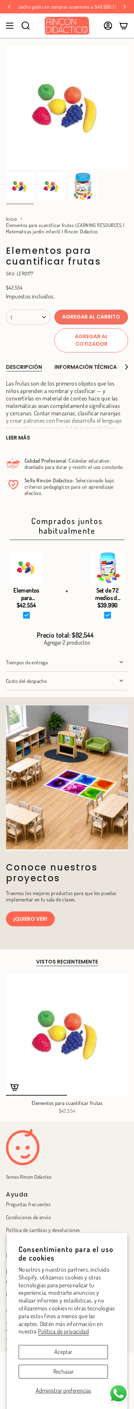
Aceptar (63, 1351)
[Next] (124, 6)
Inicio (11, 218)
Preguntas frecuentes (28, 1204)
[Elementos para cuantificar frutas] (67, 1035)
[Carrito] (123, 26)
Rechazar (63, 1371)
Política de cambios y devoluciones (43, 1230)
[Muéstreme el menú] (9, 26)
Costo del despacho (26, 681)
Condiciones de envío (28, 1217)
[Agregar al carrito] (14, 1087)
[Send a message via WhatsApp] (118, 1393)
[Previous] (9, 6)
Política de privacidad (63, 1331)
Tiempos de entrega (27, 662)
